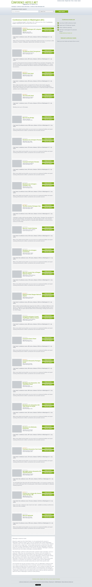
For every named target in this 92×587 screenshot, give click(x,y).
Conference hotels (60, 0)
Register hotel (68, 0)
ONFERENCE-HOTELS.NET (25, 1)
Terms (72, 0)
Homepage (14, 6)
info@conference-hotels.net (65, 33)
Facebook (58, 579)
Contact (75, 0)
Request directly (48, 28)
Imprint (79, 0)
